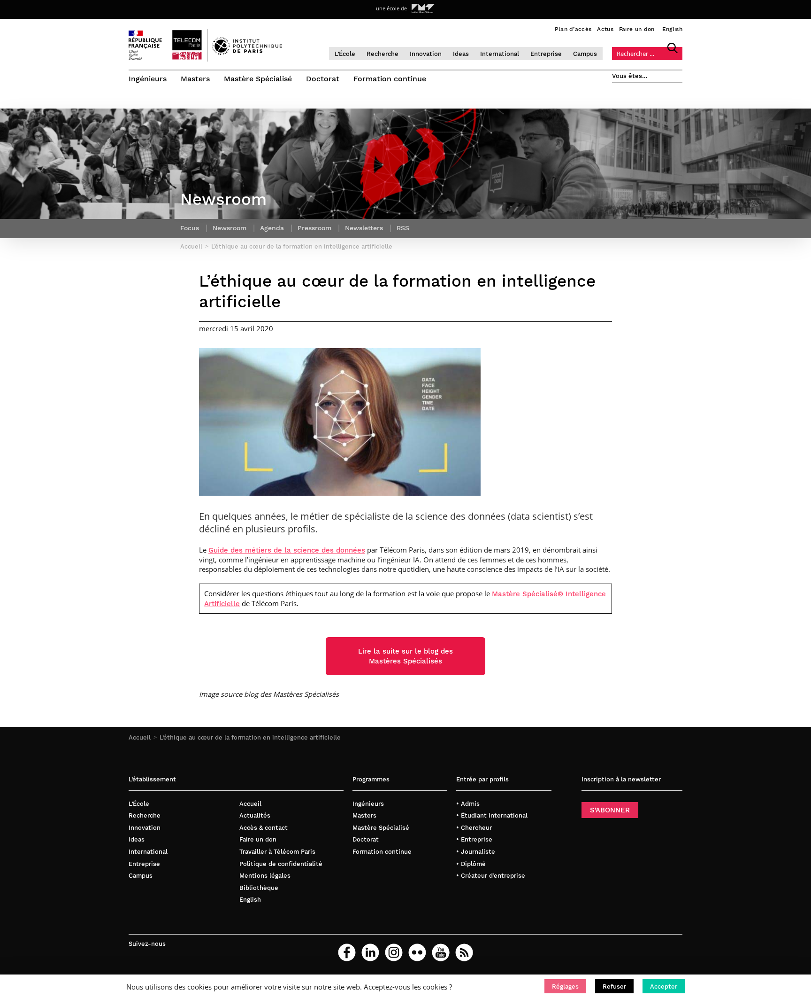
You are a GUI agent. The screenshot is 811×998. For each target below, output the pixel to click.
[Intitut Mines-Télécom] (423, 8)
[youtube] (441, 952)
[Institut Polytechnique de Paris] (247, 52)
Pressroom (314, 228)
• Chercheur (474, 827)
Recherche (382, 53)
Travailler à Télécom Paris (277, 851)
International (499, 53)
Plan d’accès (573, 29)
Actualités (254, 815)
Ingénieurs (148, 78)
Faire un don (637, 29)
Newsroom (229, 228)
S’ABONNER (610, 810)
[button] (565, 986)
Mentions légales (265, 875)
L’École (345, 53)
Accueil (140, 737)
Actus (605, 29)
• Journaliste (475, 851)
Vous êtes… (630, 75)
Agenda (272, 228)
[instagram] (394, 952)
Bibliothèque (258, 887)
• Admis (468, 803)
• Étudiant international (492, 815)
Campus (585, 53)
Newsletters (364, 228)
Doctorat (322, 78)
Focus (189, 228)
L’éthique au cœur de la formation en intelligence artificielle (250, 737)
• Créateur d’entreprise (490, 875)
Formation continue (389, 78)
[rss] (464, 952)
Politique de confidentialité (280, 863)
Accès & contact (263, 827)
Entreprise (546, 53)
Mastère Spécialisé (258, 78)
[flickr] (417, 952)
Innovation (426, 53)
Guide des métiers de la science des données (286, 550)
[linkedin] (370, 952)
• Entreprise (474, 839)
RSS (403, 228)
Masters (195, 78)
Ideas (461, 53)
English (672, 29)
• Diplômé (471, 863)
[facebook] (347, 952)
